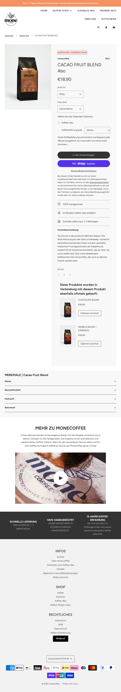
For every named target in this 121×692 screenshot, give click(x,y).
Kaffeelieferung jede (72, 130)
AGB (60, 624)
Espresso (60, 596)
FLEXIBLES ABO (86, 10)
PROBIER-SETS (108, 10)
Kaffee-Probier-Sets (60, 605)
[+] (70, 275)
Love (75, 684)
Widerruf (60, 638)
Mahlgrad (62, 102)
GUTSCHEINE (108, 19)
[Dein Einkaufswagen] (114, 27)
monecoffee (63, 58)
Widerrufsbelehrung (60, 632)
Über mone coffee (61, 561)
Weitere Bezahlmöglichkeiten (83, 171)
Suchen (60, 557)
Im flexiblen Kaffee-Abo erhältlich (79, 213)
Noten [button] (8, 381)
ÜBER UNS (90, 19)
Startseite (9, 35)
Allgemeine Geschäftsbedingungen (60, 573)
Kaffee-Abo (24, 35)
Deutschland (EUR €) (58, 658)
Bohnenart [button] (10, 407)
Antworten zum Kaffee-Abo (60, 565)
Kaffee (60, 592)
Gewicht (62, 87)
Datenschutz (60, 628)
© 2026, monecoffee (51, 684)
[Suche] (98, 27)
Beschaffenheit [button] (13, 390)
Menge (61, 269)
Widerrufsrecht (60, 577)
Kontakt (60, 569)
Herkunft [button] (9, 399)
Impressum (60, 620)
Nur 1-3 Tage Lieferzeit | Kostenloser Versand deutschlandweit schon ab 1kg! (60, 3)
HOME (43, 10)
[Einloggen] (106, 27)
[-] (59, 275)
